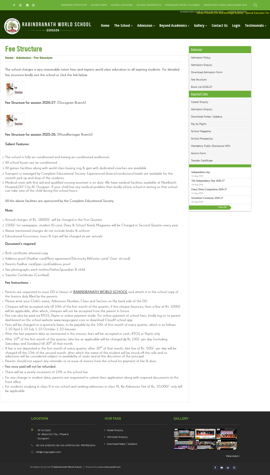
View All (222, 207)
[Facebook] (14, 5)
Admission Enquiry (201, 65)
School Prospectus (149, 5)
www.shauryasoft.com (109, 467)
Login (236, 25)
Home (105, 25)
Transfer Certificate (74, 5)
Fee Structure (198, 79)
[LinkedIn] (27, 5)
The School (122, 25)
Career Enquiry (199, 102)
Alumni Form (99, 5)
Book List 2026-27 (201, 87)
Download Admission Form (206, 72)
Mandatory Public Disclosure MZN (225, 5)
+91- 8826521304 (85, 445)
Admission (144, 25)
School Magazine (122, 5)
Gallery (199, 25)
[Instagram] (33, 5)
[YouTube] (20, 5)
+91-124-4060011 (65, 445)
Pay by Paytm (198, 124)
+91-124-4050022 (45, 445)
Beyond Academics (173, 25)
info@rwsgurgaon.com (48, 452)
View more (232, 455)
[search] (255, 5)
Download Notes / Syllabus (182, 5)
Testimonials (254, 25)
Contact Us (220, 25)
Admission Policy (200, 57)
